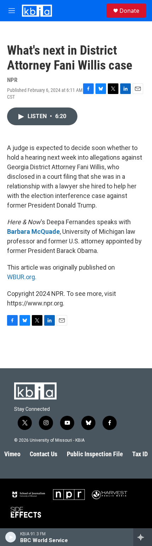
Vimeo (12, 454)
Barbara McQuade (33, 231)
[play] (10, 537)
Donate (129, 10)
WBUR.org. (21, 277)
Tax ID (140, 454)
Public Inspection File (95, 454)
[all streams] (142, 537)
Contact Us (43, 454)
